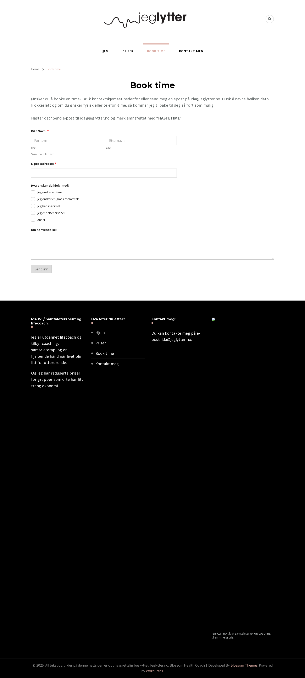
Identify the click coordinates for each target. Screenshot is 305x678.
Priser (127, 51)
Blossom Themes (244, 665)
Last (108, 147)
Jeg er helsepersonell (51, 213)
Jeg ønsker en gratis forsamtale (58, 199)
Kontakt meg (191, 51)
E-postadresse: (43, 163)
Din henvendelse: (44, 230)
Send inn (41, 269)
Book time (156, 51)
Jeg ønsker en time (49, 192)
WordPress (154, 671)
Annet (41, 220)
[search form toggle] (270, 19)
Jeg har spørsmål (48, 206)
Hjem (104, 51)
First (33, 147)
